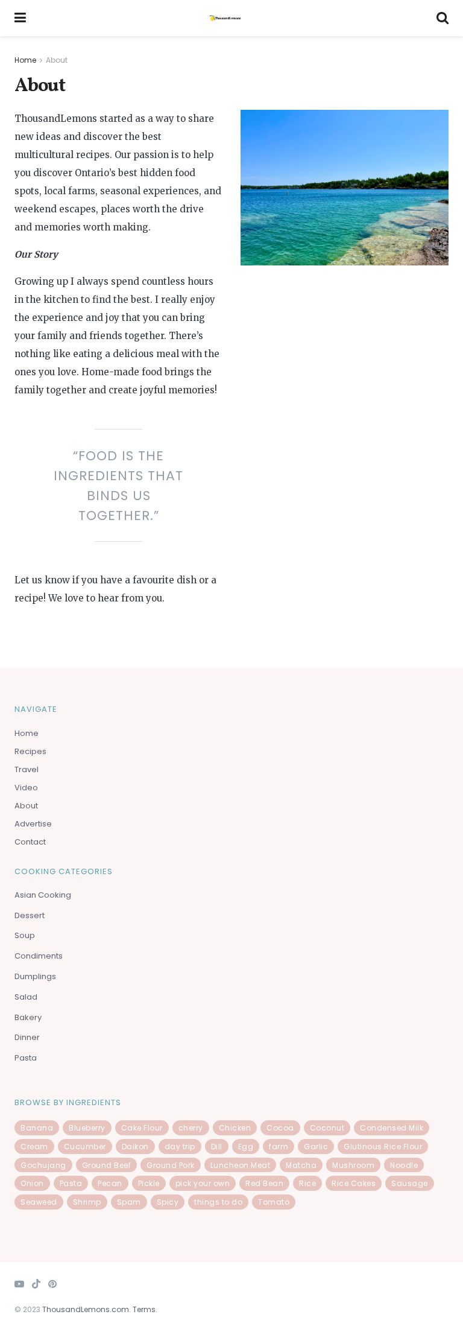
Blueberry (87, 1128)
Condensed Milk (391, 1128)
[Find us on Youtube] (19, 1285)
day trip (180, 1146)
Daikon (135, 1146)
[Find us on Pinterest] (52, 1285)
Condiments (38, 956)
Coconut (327, 1128)
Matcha (301, 1165)
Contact (30, 842)
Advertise (33, 823)
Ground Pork (170, 1165)
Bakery (28, 1017)
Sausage (409, 1183)
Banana (36, 1128)
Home (25, 60)
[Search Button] (442, 18)
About (57, 60)
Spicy (168, 1202)
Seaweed (38, 1202)
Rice (307, 1183)
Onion (32, 1183)
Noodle (404, 1165)
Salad (25, 997)
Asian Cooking (42, 895)
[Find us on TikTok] (36, 1285)
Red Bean (264, 1183)
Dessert (30, 915)
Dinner (27, 1037)
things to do (218, 1202)
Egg (246, 1146)
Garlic (316, 1146)
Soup (25, 935)
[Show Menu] (20, 18)
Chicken (235, 1128)
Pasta (25, 1058)
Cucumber (85, 1146)
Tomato (273, 1202)
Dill (216, 1146)
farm (278, 1146)
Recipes (30, 751)
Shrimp (87, 1202)
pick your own (202, 1183)
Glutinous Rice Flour (383, 1146)
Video (26, 787)
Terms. (145, 1309)
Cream (34, 1146)
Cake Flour (142, 1128)
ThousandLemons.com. (86, 1309)
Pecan (110, 1183)
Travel (26, 769)
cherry (190, 1128)
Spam (129, 1202)
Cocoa (280, 1128)
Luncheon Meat (240, 1165)
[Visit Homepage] (231, 18)
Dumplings (35, 976)
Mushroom (353, 1165)
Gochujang (43, 1165)
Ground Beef (106, 1165)
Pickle (149, 1183)
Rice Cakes (354, 1183)
